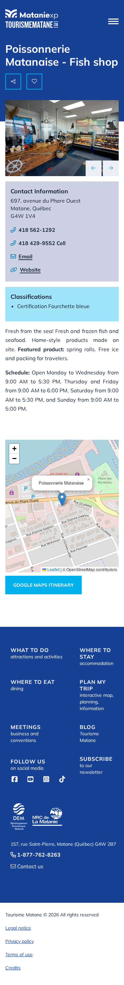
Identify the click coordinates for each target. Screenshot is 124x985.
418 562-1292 (37, 230)
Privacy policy (19, 941)
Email (25, 256)
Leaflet (53, 569)
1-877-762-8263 (36, 854)
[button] (113, 21)
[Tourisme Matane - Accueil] (31, 18)
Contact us (27, 866)
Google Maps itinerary (43, 585)
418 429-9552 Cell (42, 243)
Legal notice (18, 928)
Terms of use (19, 954)
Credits (13, 968)
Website (30, 269)
